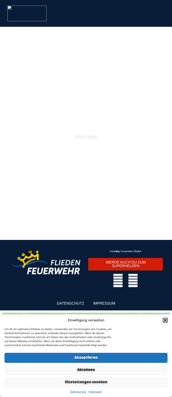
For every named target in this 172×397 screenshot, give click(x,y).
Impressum (95, 391)
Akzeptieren (86, 358)
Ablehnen (86, 370)
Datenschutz (78, 391)
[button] (165, 320)
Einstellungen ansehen (86, 382)
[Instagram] (133, 280)
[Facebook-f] (118, 280)
